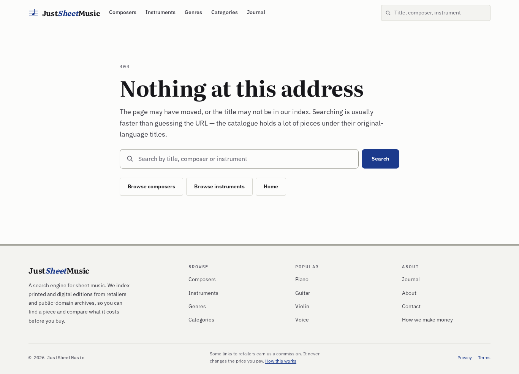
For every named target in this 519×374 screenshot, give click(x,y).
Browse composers (151, 186)
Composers (122, 12)
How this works (280, 361)
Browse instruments (219, 186)
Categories (224, 12)
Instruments (161, 12)
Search (380, 158)
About (409, 293)
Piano (302, 279)
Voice (302, 319)
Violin (302, 306)
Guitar (302, 293)
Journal (256, 12)
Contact (411, 306)
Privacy (464, 357)
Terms (484, 357)
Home (271, 186)
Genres (193, 12)
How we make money (427, 319)
